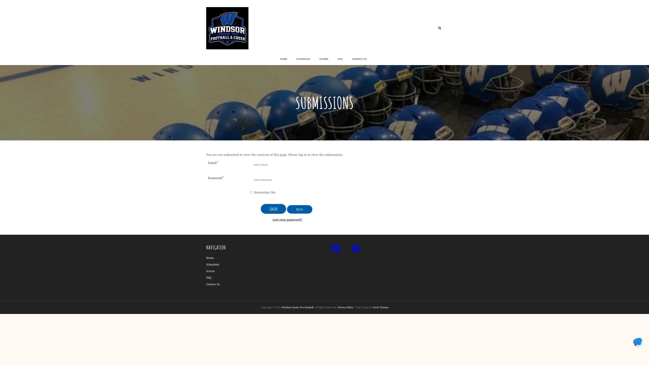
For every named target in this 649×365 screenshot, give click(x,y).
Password (216, 178)
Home (283, 58)
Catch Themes (380, 307)
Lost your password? (287, 219)
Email (213, 163)
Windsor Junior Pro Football (298, 307)
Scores (323, 58)
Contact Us (359, 58)
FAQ (340, 58)
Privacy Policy (345, 307)
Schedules (303, 58)
